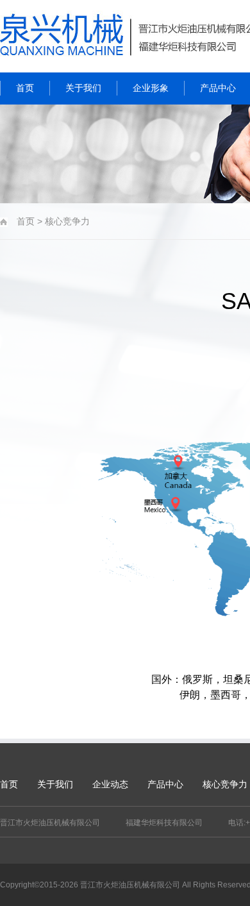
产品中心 (165, 784)
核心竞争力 (225, 784)
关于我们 (55, 784)
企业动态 (110, 784)
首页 (9, 784)
